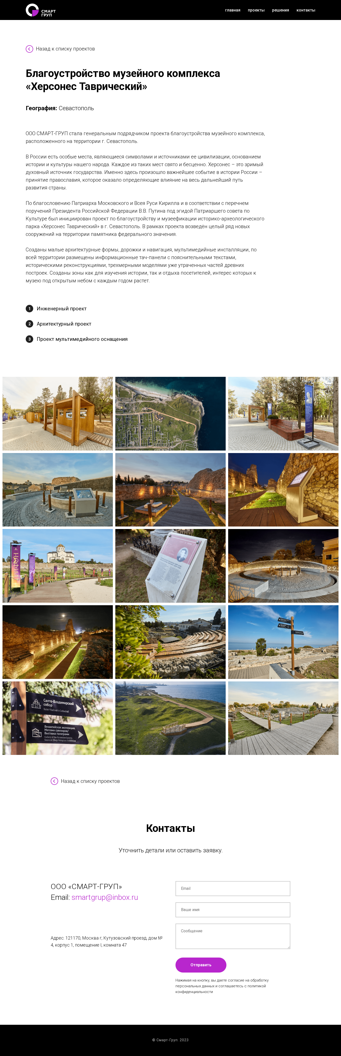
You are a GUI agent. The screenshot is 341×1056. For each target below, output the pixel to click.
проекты (256, 10)
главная (232, 10)
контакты (306, 10)
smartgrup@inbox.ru (105, 897)
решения (280, 10)
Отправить (200, 965)
